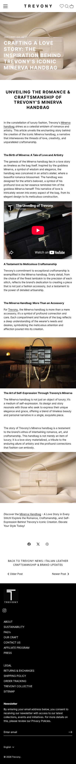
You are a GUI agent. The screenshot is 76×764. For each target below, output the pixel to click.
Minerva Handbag (30, 514)
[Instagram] (4, 610)
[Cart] (71, 5)
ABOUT (8, 621)
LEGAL (8, 665)
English (7, 747)
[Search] (67, 5)
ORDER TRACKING (15, 681)
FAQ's (7, 632)
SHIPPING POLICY (15, 675)
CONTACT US (12, 642)
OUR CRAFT (11, 637)
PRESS (8, 652)
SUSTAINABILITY (14, 626)
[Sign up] (70, 732)
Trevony (13, 309)
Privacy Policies (40, 720)
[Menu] (5, 6)
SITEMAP (9, 691)
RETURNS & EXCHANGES (19, 670)
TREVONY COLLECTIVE (18, 686)
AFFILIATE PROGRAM (16, 647)
